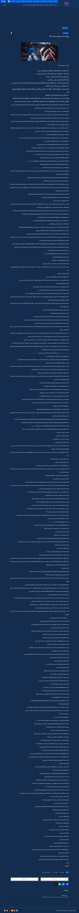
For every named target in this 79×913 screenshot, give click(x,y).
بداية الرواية (51, 5)
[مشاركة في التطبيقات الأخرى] (52, 884)
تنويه (14, 1)
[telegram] (4, 1)
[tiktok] (9, 910)
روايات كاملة (39, 5)
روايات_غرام (65, 33)
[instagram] (2, 1)
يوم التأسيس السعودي (20, 1)
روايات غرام (45, 5)
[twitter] (6, 1)
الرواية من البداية (32, 5)
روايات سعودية (50, 1)
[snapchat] (9, 1)
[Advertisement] (39, 17)
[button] (63, 884)
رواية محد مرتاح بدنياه (46, 872)
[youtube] (7, 910)
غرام (56, 5)
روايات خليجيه (43, 1)
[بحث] (5, 5)
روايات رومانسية (36, 1)
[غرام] (67, 3)
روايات (55, 1)
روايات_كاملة (55, 872)
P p (10, 1)
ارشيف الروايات (29, 1)
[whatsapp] (5, 910)
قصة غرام (25, 5)
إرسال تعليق (64, 895)
